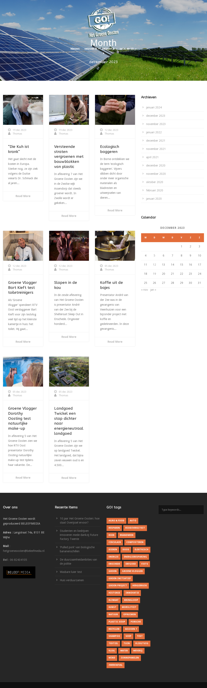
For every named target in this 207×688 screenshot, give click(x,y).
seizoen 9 (108, 48)
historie (114, 593)
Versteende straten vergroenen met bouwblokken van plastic (68, 156)
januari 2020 (154, 198)
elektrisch (141, 549)
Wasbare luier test (71, 572)
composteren (135, 542)
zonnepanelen (130, 657)
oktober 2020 (154, 182)
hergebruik (139, 585)
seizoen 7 (131, 629)
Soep (128, 636)
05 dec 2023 (111, 266)
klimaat (114, 600)
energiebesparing (135, 556)
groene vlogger (132, 571)
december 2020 (155, 165)
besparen (114, 528)
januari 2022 (154, 132)
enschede (114, 564)
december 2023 (155, 115)
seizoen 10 (127, 48)
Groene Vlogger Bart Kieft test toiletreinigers (22, 287)
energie (113, 556)
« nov (144, 289)
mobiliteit (129, 607)
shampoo (114, 636)
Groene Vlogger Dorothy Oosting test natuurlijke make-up (22, 418)
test (140, 636)
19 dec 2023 (19, 130)
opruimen (129, 614)
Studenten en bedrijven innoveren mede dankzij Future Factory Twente (79, 535)
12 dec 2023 (111, 130)
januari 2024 (154, 107)
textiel (113, 643)
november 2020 (156, 173)
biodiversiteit (135, 528)
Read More (23, 196)
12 (154, 264)
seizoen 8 (90, 48)
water (124, 650)
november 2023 (156, 124)
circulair (115, 542)
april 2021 (152, 157)
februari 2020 (154, 190)
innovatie (132, 593)
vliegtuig (141, 643)
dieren (113, 549)
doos (126, 549)
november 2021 (156, 149)
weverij (138, 650)
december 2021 (155, 140)
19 (154, 273)
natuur (113, 614)
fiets (144, 564)
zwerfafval (116, 665)
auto (133, 520)
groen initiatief (120, 578)
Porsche (136, 621)
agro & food (116, 520)
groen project (118, 585)
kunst (112, 607)
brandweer (126, 535)
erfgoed (131, 564)
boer (111, 535)
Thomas (17, 133)
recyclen (114, 629)
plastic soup (117, 621)
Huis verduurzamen (72, 580)
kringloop (131, 600)
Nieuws (75, 48)
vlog (112, 650)
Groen (113, 571)
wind (112, 657)
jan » (153, 289)
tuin (127, 643)
